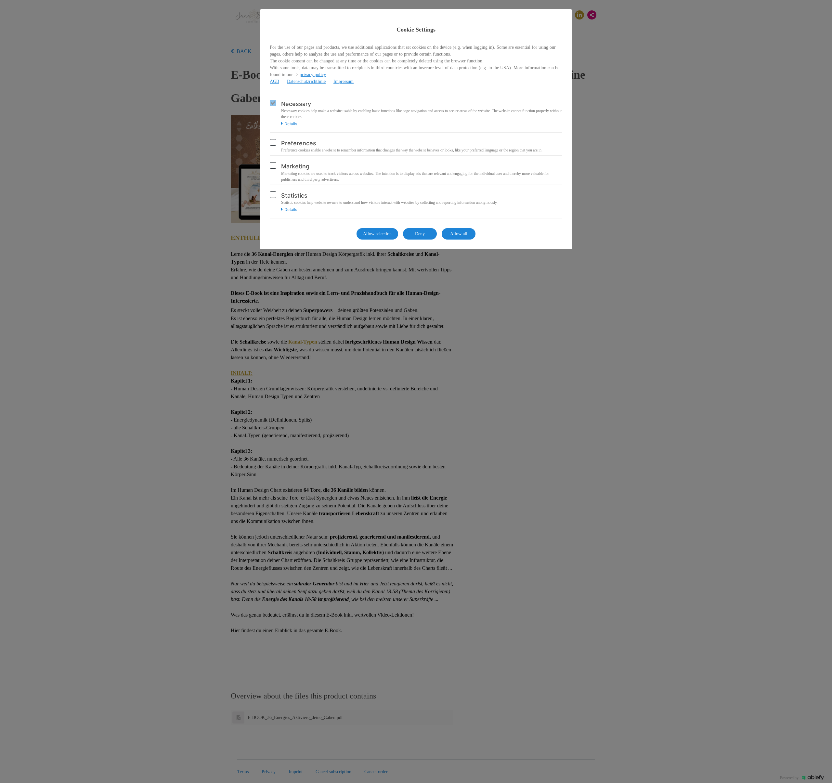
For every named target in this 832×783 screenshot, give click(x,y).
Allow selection (377, 233)
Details (290, 124)
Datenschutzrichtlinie (306, 81)
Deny (420, 233)
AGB (274, 81)
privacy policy (313, 74)
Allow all (458, 233)
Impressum (343, 81)
